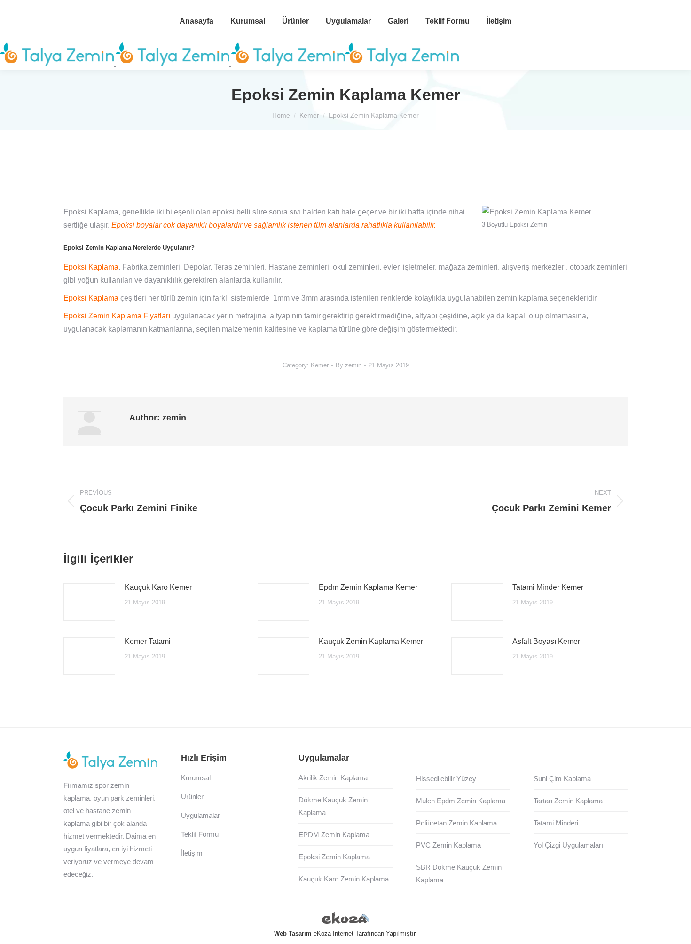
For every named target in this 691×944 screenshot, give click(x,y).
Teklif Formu (200, 834)
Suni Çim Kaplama (562, 779)
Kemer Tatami (148, 641)
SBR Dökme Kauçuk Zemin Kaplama (459, 873)
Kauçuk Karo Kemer (158, 587)
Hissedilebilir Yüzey (446, 779)
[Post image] (89, 602)
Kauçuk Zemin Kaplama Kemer (371, 641)
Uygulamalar (200, 815)
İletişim (192, 853)
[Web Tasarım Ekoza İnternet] (345, 920)
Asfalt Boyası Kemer (546, 641)
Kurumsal (196, 778)
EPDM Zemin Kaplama (333, 835)
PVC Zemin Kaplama (448, 845)
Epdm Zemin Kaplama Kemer (368, 587)
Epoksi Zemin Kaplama (334, 857)
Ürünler (192, 797)
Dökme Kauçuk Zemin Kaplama (333, 806)
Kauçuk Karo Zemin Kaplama (343, 879)
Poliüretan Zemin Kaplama (456, 823)
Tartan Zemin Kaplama (568, 801)
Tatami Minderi (556, 823)
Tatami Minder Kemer (547, 587)
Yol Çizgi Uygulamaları (568, 845)
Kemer (320, 365)
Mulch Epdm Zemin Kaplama (460, 801)
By (348, 365)
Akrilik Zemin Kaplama (333, 778)
